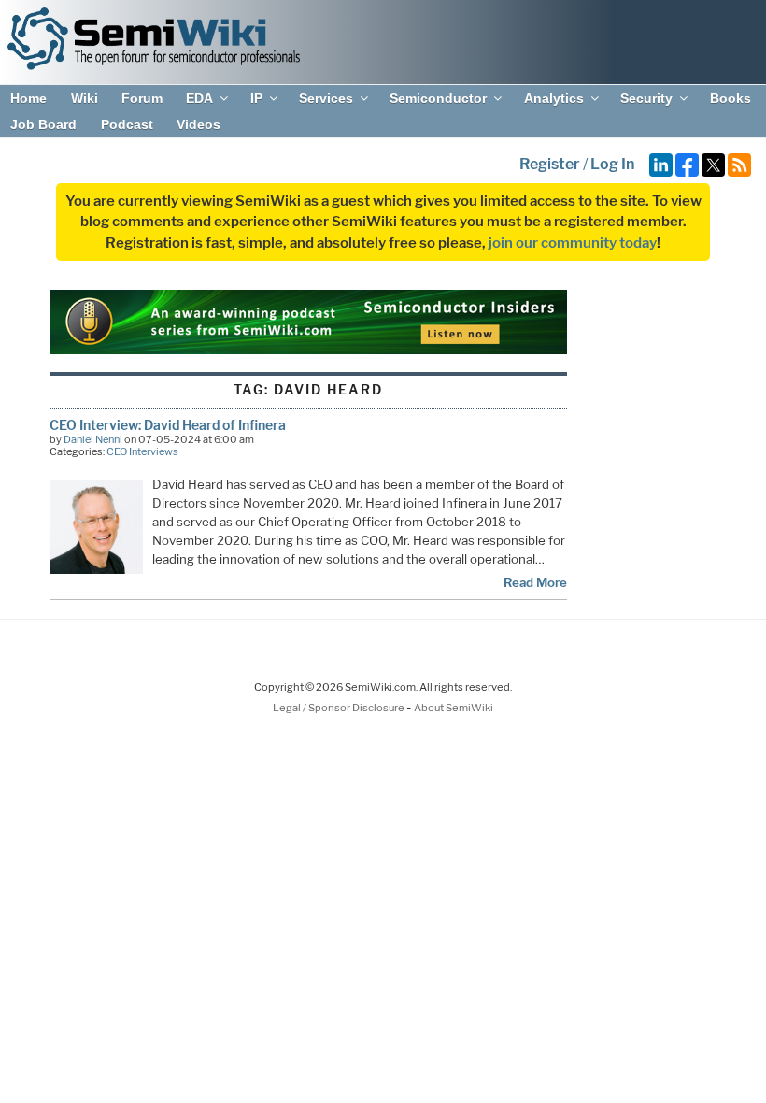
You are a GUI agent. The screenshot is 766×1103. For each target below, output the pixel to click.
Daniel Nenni (93, 439)
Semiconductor (438, 98)
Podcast (127, 124)
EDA (199, 98)
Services (326, 98)
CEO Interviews (142, 451)
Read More (535, 582)
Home (28, 98)
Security (646, 98)
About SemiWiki (453, 707)
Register (549, 164)
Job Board (43, 124)
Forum (142, 98)
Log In (612, 164)
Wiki (84, 98)
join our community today (573, 243)
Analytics (554, 98)
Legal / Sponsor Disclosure (339, 707)
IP (256, 98)
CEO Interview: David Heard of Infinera (168, 425)
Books (730, 98)
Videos (198, 124)
